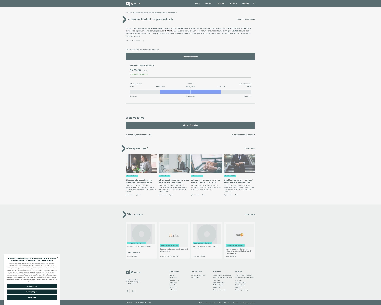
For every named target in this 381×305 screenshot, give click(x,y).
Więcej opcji (32, 297)
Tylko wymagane (31, 292)
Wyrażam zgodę (32, 286)
